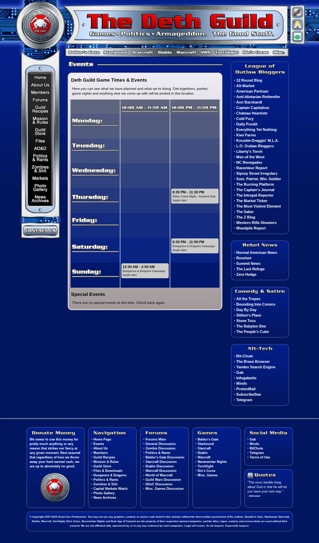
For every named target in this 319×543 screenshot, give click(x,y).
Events (98, 444)
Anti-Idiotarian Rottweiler (258, 97)
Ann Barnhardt (249, 102)
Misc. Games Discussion (165, 488)
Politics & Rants (41, 157)
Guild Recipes (104, 457)
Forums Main (156, 439)
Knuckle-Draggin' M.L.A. (257, 140)
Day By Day (246, 310)
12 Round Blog (249, 80)
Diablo (165, 52)
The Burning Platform (255, 184)
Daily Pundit (246, 124)
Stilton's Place (248, 315)
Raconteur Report (251, 168)
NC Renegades (249, 162)
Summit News (248, 263)
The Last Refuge (250, 269)
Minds (296, 25)
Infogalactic (246, 378)
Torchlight (227, 52)
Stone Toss (246, 321)
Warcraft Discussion (161, 471)
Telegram (244, 400)
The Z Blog (245, 217)
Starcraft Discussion (161, 462)
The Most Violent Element (258, 206)
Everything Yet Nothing (256, 129)
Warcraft (186, 52)
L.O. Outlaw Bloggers (255, 146)
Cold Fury (244, 118)
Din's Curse (256, 52)
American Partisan (252, 91)
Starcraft (143, 52)
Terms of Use (260, 457)
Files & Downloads (41, 140)
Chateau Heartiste (251, 113)
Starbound (116, 52)
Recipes (41, 109)
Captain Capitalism (252, 108)
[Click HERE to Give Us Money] (55, 433)
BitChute (296, 12)
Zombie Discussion (160, 448)
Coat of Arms (54, 488)
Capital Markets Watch (41, 178)
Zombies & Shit (41, 168)
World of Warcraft (159, 475)
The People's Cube (252, 331)
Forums (41, 99)
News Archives (41, 198)
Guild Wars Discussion (163, 480)
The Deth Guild (149, 24)
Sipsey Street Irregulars (256, 173)
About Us (41, 84)
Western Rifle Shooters (256, 222)
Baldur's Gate (82, 52)
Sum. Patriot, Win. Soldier (258, 179)
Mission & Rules (41, 120)
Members (41, 92)
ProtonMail (245, 389)
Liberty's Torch (249, 151)
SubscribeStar (248, 394)
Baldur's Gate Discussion (165, 457)
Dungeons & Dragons (41, 148)
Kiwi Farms (246, 135)
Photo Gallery (41, 187)
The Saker (245, 212)
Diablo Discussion (160, 466)
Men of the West (250, 157)
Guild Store (41, 131)
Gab (296, 38)
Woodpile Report (251, 228)
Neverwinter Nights (206, 52)
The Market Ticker (251, 201)
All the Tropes (248, 299)
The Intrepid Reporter (255, 195)
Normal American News (256, 252)
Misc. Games (279, 52)
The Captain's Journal (255, 190)
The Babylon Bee (251, 326)
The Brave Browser (253, 361)
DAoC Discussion (159, 484)
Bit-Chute (244, 356)
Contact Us (40, 230)
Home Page (41, 77)
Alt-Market (245, 86)
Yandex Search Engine (255, 367)
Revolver (244, 258)
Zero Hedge (246, 274)
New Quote (262, 475)
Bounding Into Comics (255, 304)
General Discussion (161, 444)
